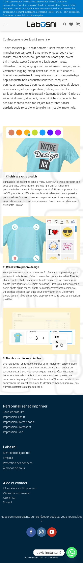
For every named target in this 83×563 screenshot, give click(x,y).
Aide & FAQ (9, 497)
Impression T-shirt (14, 417)
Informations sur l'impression (19, 488)
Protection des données (17, 463)
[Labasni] (41, 24)
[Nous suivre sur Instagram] (41, 532)
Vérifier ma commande (16, 493)
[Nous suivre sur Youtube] (52, 532)
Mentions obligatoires (16, 452)
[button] (5, 24)
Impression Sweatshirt (17, 427)
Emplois (8, 457)
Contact (7, 502)
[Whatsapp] (71, 552)
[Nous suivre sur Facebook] (31, 532)
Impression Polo (13, 432)
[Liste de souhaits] (71, 24)
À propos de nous (14, 468)
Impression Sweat (14, 422)
